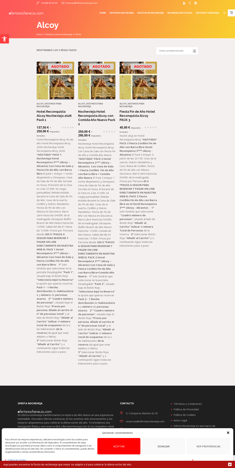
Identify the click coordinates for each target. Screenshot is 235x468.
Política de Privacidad (186, 409)
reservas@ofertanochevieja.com (81, 3)
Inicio (39, 34)
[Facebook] (190, 3)
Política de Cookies (185, 414)
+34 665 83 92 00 (49, 3)
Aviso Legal (180, 420)
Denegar (164, 446)
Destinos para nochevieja (58, 34)
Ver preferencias (208, 446)
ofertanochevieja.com (74, 426)
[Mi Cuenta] (184, 3)
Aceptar (119, 446)
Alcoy (40, 103)
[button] (4, 38)
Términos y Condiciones (188, 403)
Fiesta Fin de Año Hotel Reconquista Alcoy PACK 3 (137, 116)
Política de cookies (17, 460)
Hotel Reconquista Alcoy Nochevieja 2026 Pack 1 (54, 116)
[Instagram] (196, 3)
